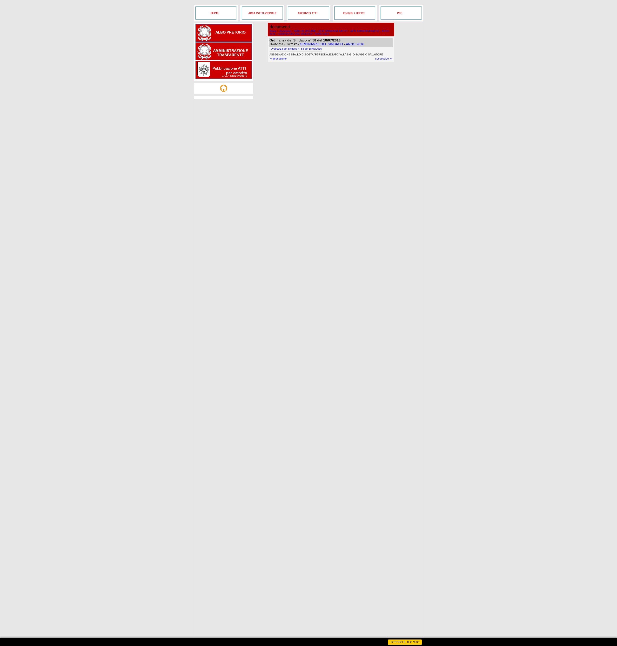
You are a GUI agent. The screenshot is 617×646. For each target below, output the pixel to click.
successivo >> (383, 58)
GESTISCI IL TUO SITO (405, 642)
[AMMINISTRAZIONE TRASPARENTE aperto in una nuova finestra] (223, 59)
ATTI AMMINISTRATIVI (333, 30)
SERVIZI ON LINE (305, 30)
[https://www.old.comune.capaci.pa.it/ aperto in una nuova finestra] (215, 18)
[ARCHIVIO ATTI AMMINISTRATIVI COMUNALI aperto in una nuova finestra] (308, 18)
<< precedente (278, 58)
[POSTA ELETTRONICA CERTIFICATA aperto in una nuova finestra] (401, 18)
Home (273, 30)
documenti (285, 30)
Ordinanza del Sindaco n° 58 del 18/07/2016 (296, 48)
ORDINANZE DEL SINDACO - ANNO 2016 (303, 33)
